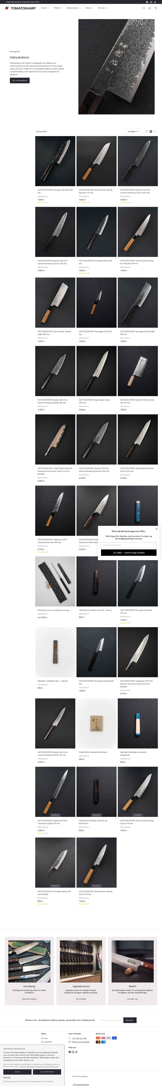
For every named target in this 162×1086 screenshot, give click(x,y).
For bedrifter (46, 1042)
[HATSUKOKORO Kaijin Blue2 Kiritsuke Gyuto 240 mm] (138, 448)
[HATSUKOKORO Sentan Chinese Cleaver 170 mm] (138, 379)
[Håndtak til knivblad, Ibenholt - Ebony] (96, 588)
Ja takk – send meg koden (129, 552)
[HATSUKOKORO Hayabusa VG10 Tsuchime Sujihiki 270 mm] (55, 801)
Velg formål (6, 1077)
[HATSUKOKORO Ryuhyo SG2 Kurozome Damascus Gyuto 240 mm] (138, 171)
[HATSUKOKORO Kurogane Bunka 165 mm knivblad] (55, 872)
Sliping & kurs (73, 8)
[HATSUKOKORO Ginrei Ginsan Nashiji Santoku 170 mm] (96, 171)
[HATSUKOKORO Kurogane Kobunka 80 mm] (96, 660)
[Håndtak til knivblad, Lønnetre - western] (138, 518)
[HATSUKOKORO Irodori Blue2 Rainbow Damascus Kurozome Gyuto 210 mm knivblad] (55, 449)
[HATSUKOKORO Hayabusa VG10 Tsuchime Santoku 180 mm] (55, 520)
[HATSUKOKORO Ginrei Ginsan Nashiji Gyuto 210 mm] (138, 800)
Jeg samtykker (47, 1072)
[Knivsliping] (29, 961)
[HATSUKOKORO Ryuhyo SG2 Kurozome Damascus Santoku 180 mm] (96, 448)
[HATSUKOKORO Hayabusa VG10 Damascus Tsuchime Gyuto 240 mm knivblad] (138, 662)
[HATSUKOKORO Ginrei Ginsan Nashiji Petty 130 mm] (96, 872)
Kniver (44, 8)
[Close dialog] (157, 529)
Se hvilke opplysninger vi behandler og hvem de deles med (39, 1066)
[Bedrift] (133, 961)
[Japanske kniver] (81, 961)
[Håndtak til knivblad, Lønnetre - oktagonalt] (138, 732)
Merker (57, 8)
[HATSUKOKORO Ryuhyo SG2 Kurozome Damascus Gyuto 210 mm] (55, 240)
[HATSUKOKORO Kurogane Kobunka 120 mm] (138, 591)
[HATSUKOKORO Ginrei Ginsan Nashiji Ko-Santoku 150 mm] (138, 240)
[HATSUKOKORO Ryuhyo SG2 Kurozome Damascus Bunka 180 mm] (55, 379)
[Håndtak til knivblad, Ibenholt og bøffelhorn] (96, 800)
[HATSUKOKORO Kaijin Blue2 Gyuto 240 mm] (96, 379)
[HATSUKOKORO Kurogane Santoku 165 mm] (55, 171)
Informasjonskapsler (81, 1085)
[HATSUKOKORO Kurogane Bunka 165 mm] (96, 241)
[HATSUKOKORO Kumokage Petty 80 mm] (96, 311)
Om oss (101, 8)
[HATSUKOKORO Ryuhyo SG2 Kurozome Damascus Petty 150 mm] (55, 732)
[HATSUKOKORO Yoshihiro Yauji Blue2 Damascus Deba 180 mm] (96, 519)
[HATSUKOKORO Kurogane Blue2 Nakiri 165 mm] (138, 311)
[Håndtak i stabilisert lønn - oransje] (55, 659)
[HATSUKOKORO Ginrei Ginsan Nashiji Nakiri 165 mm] (55, 311)
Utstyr (88, 8)
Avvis (17, 1072)
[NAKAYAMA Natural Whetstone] (96, 730)
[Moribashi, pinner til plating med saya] (55, 588)
